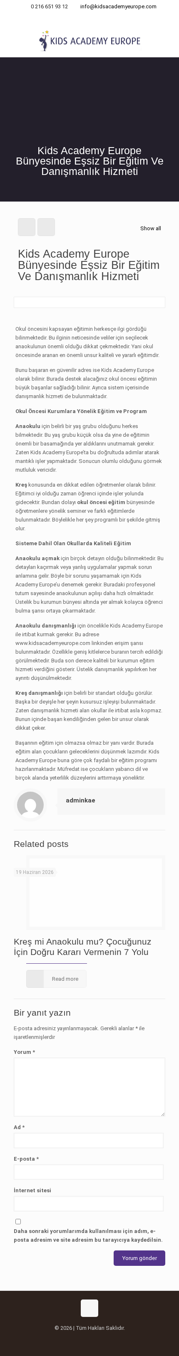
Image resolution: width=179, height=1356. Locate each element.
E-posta (26, 1159)
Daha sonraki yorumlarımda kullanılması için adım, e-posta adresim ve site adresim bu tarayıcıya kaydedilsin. (88, 1235)
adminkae (80, 800)
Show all (150, 228)
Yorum (24, 1052)
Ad (19, 1127)
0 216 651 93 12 (49, 6)
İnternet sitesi (32, 1190)
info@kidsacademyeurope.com (118, 6)
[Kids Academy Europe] (89, 40)
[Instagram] (89, 16)
